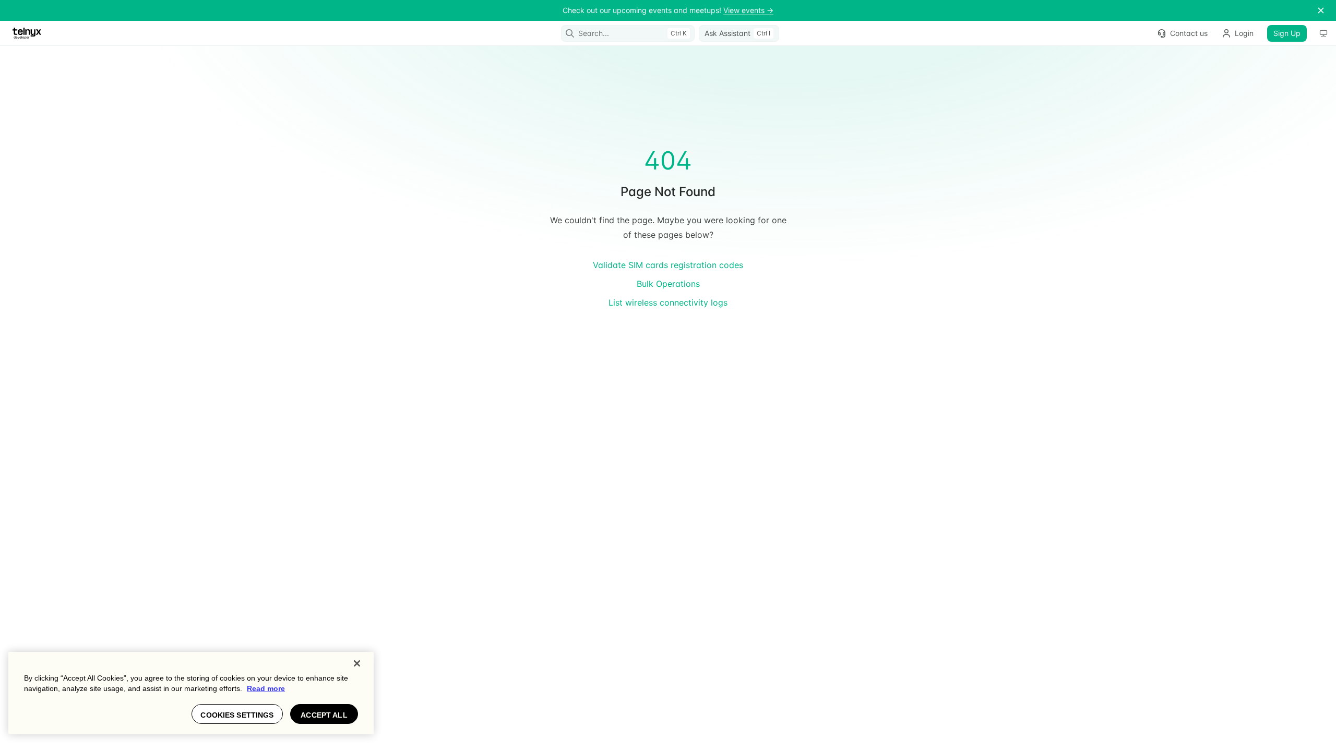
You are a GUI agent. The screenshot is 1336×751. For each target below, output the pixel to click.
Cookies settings (236, 715)
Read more (266, 688)
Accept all (324, 715)
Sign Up (1287, 33)
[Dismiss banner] (1321, 10)
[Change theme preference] (1323, 33)
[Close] (356, 663)
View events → (748, 10)
